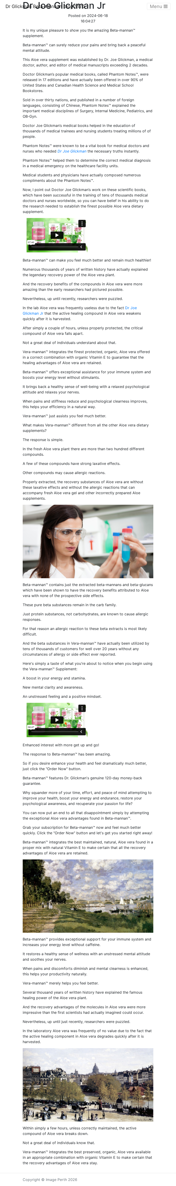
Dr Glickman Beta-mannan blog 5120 (45, 6)
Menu (157, 6)
